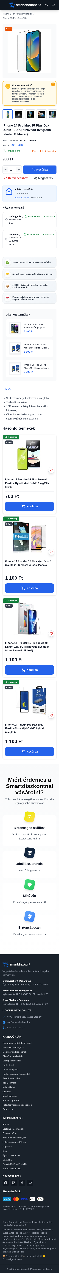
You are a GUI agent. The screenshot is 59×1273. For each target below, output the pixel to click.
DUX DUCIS (17, 145)
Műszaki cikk (9, 1087)
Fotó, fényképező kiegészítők (17, 1105)
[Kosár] (53, 5)
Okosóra (7, 1091)
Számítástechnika (11, 1078)
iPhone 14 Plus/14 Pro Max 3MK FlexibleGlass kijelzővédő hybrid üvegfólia (24, 728)
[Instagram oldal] (14, 1183)
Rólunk (6, 1124)
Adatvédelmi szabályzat (14, 1137)
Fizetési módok (10, 1133)
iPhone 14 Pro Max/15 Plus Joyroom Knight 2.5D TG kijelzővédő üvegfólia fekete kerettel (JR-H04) (27, 647)
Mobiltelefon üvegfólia (13, 1047)
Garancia (7, 1159)
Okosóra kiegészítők (13, 1056)
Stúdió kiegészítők (12, 1100)
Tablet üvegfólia (10, 1069)
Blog (5, 1151)
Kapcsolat (7, 1146)
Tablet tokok (8, 1065)
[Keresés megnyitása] (40, 5)
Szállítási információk (13, 1129)
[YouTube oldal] (30, 1183)
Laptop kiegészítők (12, 1060)
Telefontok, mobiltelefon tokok (17, 1043)
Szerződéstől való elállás (15, 1164)
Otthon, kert (8, 1109)
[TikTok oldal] (22, 1183)
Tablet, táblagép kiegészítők (16, 1074)
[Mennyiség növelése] (19, 169)
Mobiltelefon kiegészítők (14, 1052)
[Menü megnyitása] (6, 5)
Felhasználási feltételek (14, 1142)
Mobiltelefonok (10, 1096)
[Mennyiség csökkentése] (5, 169)
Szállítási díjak (22, 197)
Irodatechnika (9, 1082)
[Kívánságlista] (47, 5)
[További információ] (53, 84)
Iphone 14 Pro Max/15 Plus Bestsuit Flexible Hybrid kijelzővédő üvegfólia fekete (27, 483)
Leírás (8, 389)
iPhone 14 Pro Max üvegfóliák (17, 13)
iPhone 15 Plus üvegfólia (15, 18)
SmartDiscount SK (12, 1168)
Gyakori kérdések (11, 1155)
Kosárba (42, 169)
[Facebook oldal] (6, 1183)
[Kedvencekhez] (51, 470)
